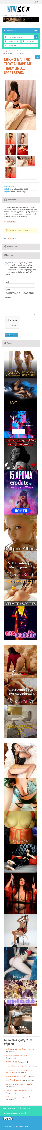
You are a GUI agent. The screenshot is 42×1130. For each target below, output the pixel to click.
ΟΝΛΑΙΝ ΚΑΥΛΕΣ (11, 1062)
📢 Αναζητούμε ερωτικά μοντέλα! (18, 1097)
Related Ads (12, 247)
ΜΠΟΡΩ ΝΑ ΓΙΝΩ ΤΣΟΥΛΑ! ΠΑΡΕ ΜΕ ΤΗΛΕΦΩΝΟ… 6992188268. (18, 66)
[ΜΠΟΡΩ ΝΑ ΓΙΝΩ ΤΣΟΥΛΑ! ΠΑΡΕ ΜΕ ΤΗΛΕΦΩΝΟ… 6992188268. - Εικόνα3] (11, 149)
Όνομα (7, 275)
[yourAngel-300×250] (20, 424)
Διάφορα (10, 51)
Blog (18, 1108)
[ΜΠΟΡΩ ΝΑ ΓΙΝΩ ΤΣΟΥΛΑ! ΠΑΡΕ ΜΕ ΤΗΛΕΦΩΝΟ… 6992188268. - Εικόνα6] (22, 161)
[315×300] (20, 454)
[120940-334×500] (20, 760)
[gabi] (20, 893)
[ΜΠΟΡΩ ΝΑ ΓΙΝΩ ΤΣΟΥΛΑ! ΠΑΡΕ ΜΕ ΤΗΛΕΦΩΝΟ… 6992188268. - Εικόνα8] (11, 172)
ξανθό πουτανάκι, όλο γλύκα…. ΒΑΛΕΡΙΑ (20, 1049)
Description (11, 200)
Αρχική (5, 51)
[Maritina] (20, 661)
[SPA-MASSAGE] (20, 721)
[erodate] (21, 492)
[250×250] (18, 1019)
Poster (9, 343)
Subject (7, 290)
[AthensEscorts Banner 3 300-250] (20, 565)
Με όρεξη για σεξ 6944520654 (16, 1055)
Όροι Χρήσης (25, 1108)
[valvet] (20, 592)
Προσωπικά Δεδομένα (10, 1113)
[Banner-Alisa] (20, 828)
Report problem (11, 238)
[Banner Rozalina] (20, 930)
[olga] (20, 858)
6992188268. (11, 222)
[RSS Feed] (37, 3)
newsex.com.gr (10, 30)
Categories (11, 1108)
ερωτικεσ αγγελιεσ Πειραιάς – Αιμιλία (19, 1084)
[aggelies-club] (20, 993)
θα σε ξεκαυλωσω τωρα (14, 1080)
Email (7, 282)
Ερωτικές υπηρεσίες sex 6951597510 (19, 1090)
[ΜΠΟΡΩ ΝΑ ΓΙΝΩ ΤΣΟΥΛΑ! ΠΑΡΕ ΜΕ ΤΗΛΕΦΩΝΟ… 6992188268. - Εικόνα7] (31, 161)
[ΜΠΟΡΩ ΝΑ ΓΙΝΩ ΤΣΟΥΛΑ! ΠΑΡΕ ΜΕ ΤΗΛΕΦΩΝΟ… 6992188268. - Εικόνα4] (22, 149)
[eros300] (20, 623)
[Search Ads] (36, 37)
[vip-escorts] (20, 394)
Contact (10, 255)
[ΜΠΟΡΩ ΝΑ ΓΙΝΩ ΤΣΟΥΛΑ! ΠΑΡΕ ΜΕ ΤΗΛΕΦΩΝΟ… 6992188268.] (20, 105)
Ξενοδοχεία (17, 51)
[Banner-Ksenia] (20, 963)
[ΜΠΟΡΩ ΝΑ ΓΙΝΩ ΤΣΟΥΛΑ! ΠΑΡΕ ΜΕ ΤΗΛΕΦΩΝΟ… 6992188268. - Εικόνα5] (11, 161)
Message (8, 297)
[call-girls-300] (20, 533)
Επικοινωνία (22, 1113)
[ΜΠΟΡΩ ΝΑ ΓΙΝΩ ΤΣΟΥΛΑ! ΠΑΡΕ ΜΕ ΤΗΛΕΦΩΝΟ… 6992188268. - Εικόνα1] (11, 138)
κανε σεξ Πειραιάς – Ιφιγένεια (16, 1066)
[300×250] (20, 364)
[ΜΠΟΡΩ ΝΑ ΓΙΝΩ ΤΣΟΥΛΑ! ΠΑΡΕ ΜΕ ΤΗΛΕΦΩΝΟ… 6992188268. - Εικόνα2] (22, 138)
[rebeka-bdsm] (20, 795)
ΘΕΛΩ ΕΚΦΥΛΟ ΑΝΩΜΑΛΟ (15, 1076)
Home (4, 1108)
